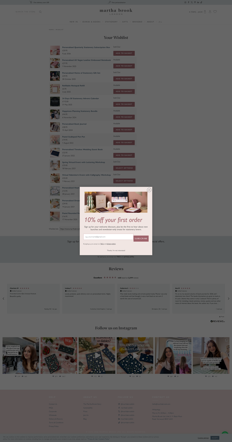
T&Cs (102, 244)
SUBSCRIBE (141, 238)
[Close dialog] (149, 190)
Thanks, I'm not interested (116, 250)
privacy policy (111, 244)
